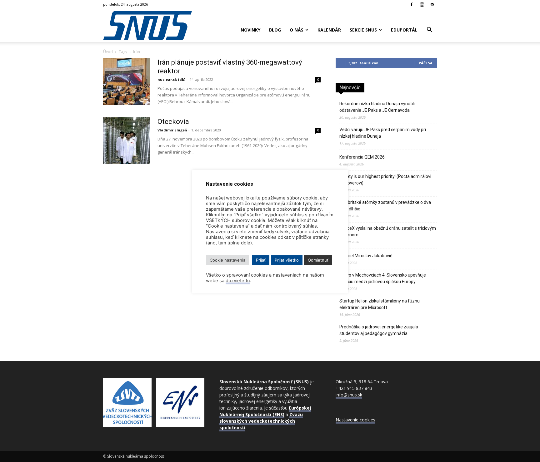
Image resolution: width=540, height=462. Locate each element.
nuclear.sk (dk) (171, 79)
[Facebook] (411, 4)
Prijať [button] (261, 260)
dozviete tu (238, 280)
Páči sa (425, 63)
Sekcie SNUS (363, 30)
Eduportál (404, 30)
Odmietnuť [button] (318, 260)
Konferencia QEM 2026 (362, 157)
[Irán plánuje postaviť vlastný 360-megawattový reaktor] (126, 81)
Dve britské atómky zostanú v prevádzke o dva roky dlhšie (385, 205)
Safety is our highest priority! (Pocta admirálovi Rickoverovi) (385, 179)
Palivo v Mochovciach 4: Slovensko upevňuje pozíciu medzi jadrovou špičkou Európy (382, 278)
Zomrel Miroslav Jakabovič (365, 255)
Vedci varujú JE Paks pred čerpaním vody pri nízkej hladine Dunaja (382, 133)
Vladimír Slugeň (172, 130)
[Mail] (432, 4)
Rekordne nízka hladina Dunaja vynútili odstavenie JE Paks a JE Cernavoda (377, 107)
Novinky (250, 30)
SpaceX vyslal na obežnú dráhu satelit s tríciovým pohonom (387, 231)
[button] (429, 30)
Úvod (108, 51)
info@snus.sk (349, 395)
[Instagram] (422, 4)
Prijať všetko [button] (287, 260)
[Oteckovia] (126, 140)
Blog (275, 30)
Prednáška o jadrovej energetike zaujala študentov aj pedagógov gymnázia (378, 330)
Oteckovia (173, 121)
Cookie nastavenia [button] (227, 260)
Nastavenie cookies (355, 420)
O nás (296, 30)
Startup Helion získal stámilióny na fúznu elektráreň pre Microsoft (379, 304)
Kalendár (329, 30)
